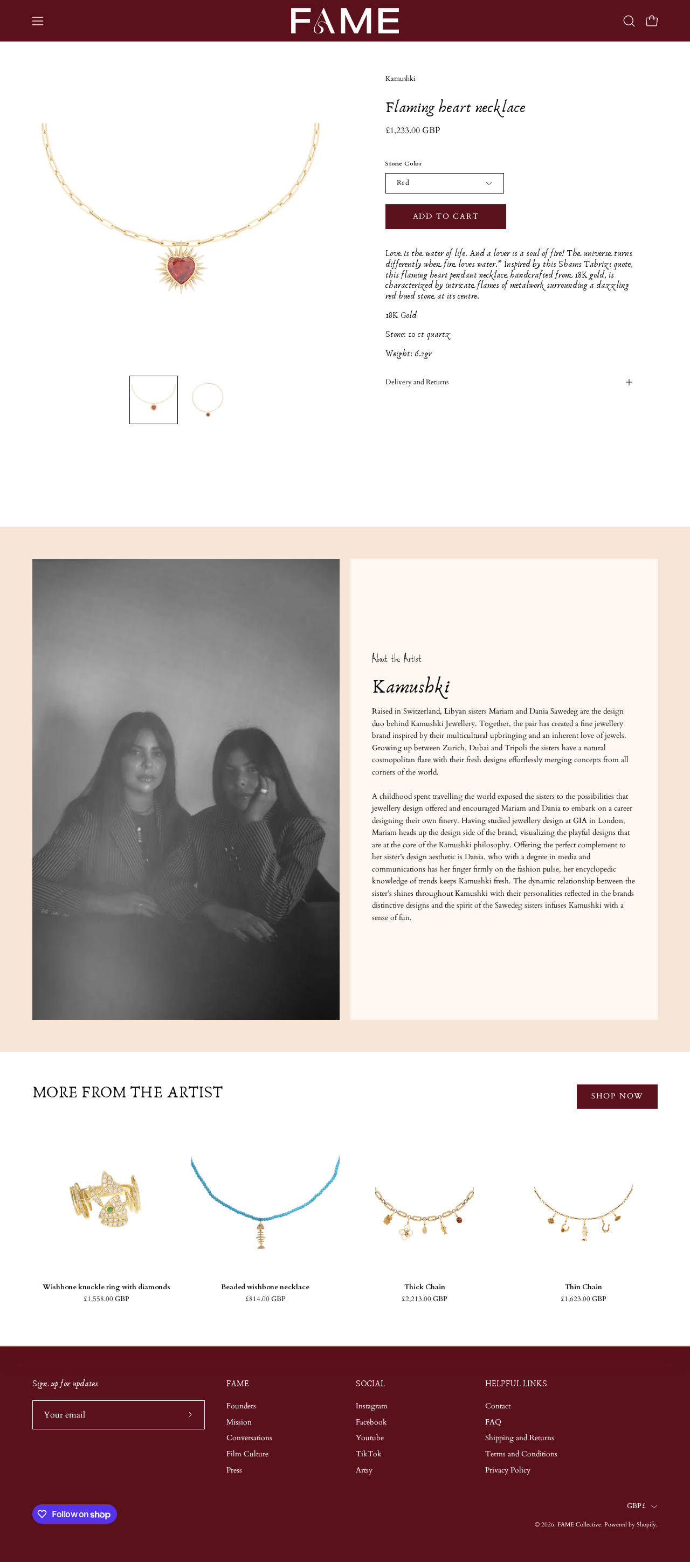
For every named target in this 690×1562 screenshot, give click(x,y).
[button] (629, 21)
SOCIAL (370, 1384)
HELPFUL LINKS (516, 1384)
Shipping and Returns (519, 1438)
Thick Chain (424, 1287)
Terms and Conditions (521, 1454)
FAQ (493, 1421)
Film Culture (247, 1454)
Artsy (364, 1470)
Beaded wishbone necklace (265, 1287)
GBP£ (636, 1506)
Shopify (646, 1524)
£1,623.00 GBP (583, 1299)
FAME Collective (579, 1524)
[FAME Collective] (345, 20)
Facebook (371, 1421)
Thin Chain (583, 1287)
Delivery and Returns (416, 382)
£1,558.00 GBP (106, 1299)
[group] (345, 1220)
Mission (239, 1421)
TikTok (369, 1454)
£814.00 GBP (265, 1299)
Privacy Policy (507, 1470)
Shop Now (617, 1096)
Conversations (249, 1438)
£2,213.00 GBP (424, 1299)
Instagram (372, 1406)
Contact (497, 1406)
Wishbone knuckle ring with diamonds (106, 1287)
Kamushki (400, 79)
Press (234, 1470)
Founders (241, 1406)
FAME (237, 1384)
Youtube (370, 1438)
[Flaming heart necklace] (153, 400)
